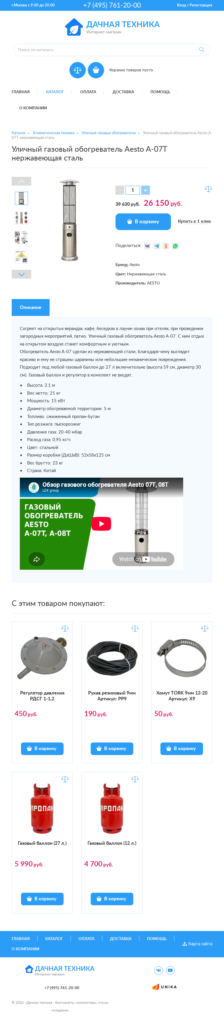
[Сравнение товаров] (77, 70)
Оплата (88, 92)
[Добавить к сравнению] (208, 189)
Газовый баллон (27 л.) (42, 843)
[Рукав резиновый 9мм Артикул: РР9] (112, 658)
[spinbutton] (132, 190)
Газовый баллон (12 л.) (112, 843)
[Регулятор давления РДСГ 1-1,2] (42, 658)
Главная (21, 92)
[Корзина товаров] (96, 70)
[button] (145, 190)
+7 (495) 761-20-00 (112, 5)
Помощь (160, 92)
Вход (181, 5)
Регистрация (201, 5)
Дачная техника (123, 25)
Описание (30, 307)
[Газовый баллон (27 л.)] (42, 808)
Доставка (123, 92)
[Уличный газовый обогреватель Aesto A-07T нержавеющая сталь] (70, 220)
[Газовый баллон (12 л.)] (112, 808)
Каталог (55, 92)
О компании (33, 108)
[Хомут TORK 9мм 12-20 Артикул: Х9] (182, 658)
